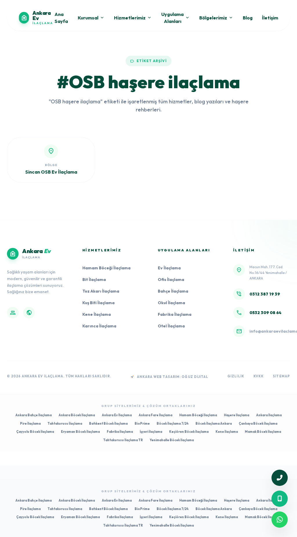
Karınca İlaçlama (99, 326)
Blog (248, 18)
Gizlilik (235, 376)
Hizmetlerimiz (133, 18)
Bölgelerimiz (216, 18)
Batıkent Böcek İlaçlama (108, 423)
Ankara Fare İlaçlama (155, 415)
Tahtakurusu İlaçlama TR (123, 440)
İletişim (270, 18)
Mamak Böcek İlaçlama (263, 432)
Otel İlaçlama (171, 326)
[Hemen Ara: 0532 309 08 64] (279, 499)
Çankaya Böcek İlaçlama (258, 423)
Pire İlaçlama (30, 423)
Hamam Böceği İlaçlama (106, 268)
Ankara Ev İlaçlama (117, 415)
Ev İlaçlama (169, 268)
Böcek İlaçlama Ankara (213, 423)
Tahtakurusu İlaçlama (65, 423)
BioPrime (142, 423)
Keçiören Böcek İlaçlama (189, 432)
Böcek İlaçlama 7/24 (173, 423)
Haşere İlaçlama (236, 415)
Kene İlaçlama (96, 314)
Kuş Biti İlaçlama (98, 302)
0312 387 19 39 (264, 294)
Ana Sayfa (61, 17)
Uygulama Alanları (175, 17)
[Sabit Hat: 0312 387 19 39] (279, 478)
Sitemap (281, 376)
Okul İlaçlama (171, 302)
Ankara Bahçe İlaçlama (33, 415)
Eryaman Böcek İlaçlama (80, 432)
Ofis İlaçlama (171, 279)
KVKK (258, 376)
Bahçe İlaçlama (173, 291)
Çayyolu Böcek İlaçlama (35, 432)
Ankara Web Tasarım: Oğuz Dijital (172, 377)
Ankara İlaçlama (269, 415)
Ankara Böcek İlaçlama (77, 415)
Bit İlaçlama (94, 279)
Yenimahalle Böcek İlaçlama (172, 440)
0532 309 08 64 (265, 312)
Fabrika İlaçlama (174, 314)
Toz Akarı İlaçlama (100, 291)
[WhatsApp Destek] (279, 519)
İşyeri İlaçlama (151, 432)
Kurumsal (91, 18)
